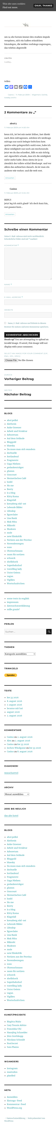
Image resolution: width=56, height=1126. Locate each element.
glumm (10, 471)
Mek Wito (12, 522)
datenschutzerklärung (18, 605)
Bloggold (11, 442)
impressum (12, 602)
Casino (11, 95)
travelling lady (14, 569)
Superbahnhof (14, 565)
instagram (12, 1068)
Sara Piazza (13, 1047)
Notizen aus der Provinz (19, 540)
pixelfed (11, 1075)
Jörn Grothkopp (15, 1036)
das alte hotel (11, 815)
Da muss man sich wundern (21, 449)
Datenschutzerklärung (16, 1118)
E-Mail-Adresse (13, 297)
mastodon (12, 1072)
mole (9, 532)
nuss (9, 547)
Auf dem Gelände (15, 438)
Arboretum (12, 434)
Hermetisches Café (16, 478)
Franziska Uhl (14, 1029)
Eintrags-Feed (14, 1100)
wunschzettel (11, 773)
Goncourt (12, 474)
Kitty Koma (13, 496)
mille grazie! (13, 609)
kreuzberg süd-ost (16, 503)
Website (8, 310)
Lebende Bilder (14, 507)
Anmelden (12, 1097)
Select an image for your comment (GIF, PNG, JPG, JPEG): (26, 354)
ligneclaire (12, 514)
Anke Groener (14, 427)
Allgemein (36, 95)
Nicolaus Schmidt (16, 1039)
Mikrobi (11, 525)
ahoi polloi (12, 420)
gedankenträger (15, 467)
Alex (9, 740)
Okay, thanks (43, 5)
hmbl (9, 482)
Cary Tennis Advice (16, 1025)
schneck (11, 558)
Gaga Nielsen (13, 463)
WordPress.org (14, 1108)
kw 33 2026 (13, 697)
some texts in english (18, 598)
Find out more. (10, 7)
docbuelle (12, 453)
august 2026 (13, 712)
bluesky (11, 445)
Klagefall (11, 500)
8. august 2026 (14, 701)
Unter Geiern (13, 572)
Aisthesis (11, 424)
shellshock (12, 561)
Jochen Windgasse (16, 748)
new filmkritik (14, 536)
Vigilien (11, 580)
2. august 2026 (14, 715)
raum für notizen (15, 554)
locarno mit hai (15, 708)
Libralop (11, 511)
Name (8, 284)
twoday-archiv (10, 98)
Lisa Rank (12, 518)
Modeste (11, 529)
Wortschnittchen (16, 583)
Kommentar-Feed (16, 1104)
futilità (44, 95)
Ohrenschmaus (15, 551)
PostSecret (12, 1043)
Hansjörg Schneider (17, 1032)
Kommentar (11, 245)
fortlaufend (13, 456)
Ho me (10, 485)
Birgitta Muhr (14, 1021)
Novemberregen (15, 543)
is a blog (11, 492)
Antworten (9, 178)
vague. (10, 576)
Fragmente (12, 460)
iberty (10, 489)
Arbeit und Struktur (17, 431)
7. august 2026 (14, 704)
